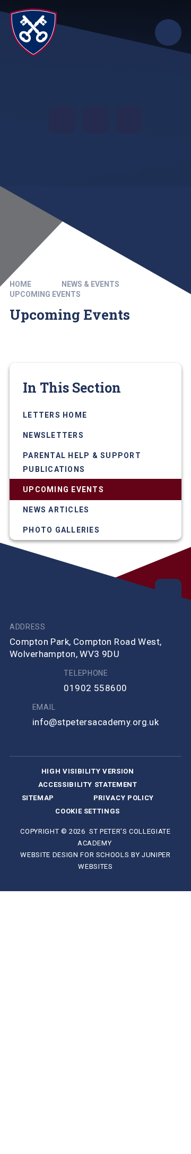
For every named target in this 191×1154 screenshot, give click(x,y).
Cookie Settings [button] (87, 811)
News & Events (90, 284)
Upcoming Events (45, 294)
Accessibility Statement (87, 784)
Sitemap (38, 798)
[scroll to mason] (168, 592)
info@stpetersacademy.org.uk (95, 722)
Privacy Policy (123, 798)
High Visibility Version (87, 771)
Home (20, 284)
